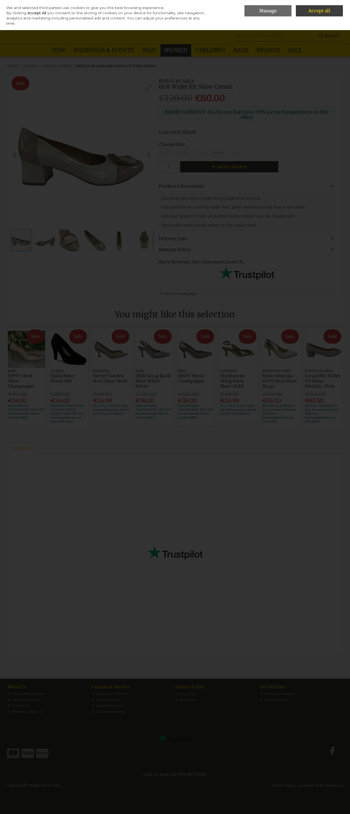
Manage (268, 10)
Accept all (319, 10)
